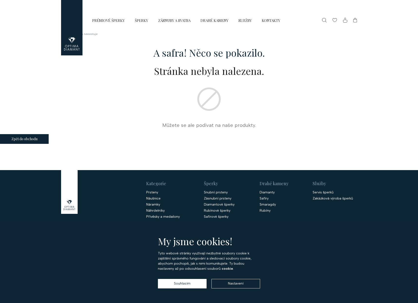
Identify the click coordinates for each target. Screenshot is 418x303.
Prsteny (152, 192)
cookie (227, 269)
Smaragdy (268, 205)
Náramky (153, 205)
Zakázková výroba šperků (333, 198)
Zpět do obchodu (24, 139)
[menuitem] (108, 20)
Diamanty (267, 192)
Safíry (264, 198)
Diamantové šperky (219, 205)
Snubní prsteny (216, 192)
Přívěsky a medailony (163, 217)
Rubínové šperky (217, 211)
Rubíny (265, 211)
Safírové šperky (216, 217)
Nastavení (236, 283)
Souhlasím (182, 283)
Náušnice (153, 198)
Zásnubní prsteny (217, 198)
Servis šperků (323, 192)
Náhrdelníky (155, 211)
